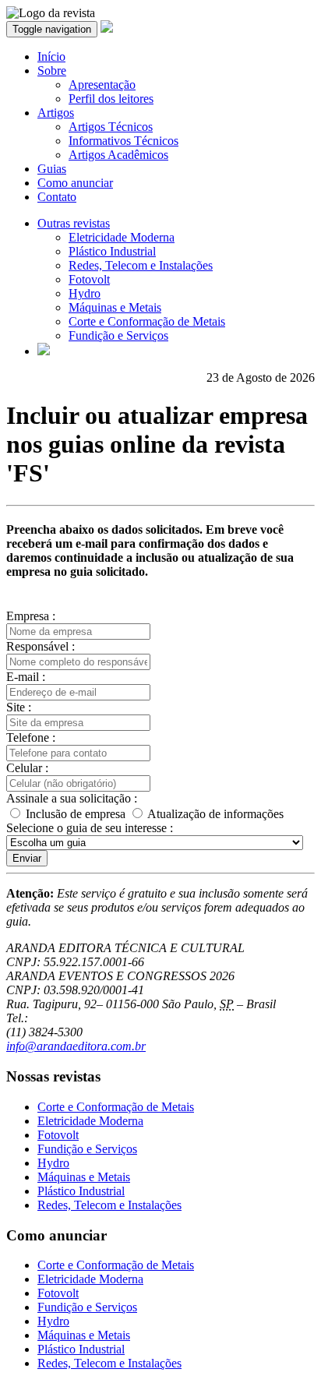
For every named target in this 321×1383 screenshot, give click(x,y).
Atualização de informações (214, 813)
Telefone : (30, 737)
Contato (56, 196)
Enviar (26, 858)
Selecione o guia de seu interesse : (89, 827)
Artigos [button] (55, 112)
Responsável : (40, 646)
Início (51, 56)
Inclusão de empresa (76, 813)
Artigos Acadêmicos (118, 154)
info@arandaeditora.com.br (76, 1046)
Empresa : (30, 616)
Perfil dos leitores (111, 98)
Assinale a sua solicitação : (71, 798)
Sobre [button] (51, 70)
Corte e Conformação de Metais (147, 321)
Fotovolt (89, 279)
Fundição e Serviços (118, 335)
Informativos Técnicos (123, 140)
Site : (18, 707)
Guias (51, 168)
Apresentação (102, 84)
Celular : (27, 767)
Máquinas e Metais (115, 307)
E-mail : (25, 676)
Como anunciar (75, 182)
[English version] (43, 351)
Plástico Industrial (112, 251)
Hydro (85, 293)
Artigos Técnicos (111, 126)
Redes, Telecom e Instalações (141, 265)
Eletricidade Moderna (122, 237)
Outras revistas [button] (73, 223)
